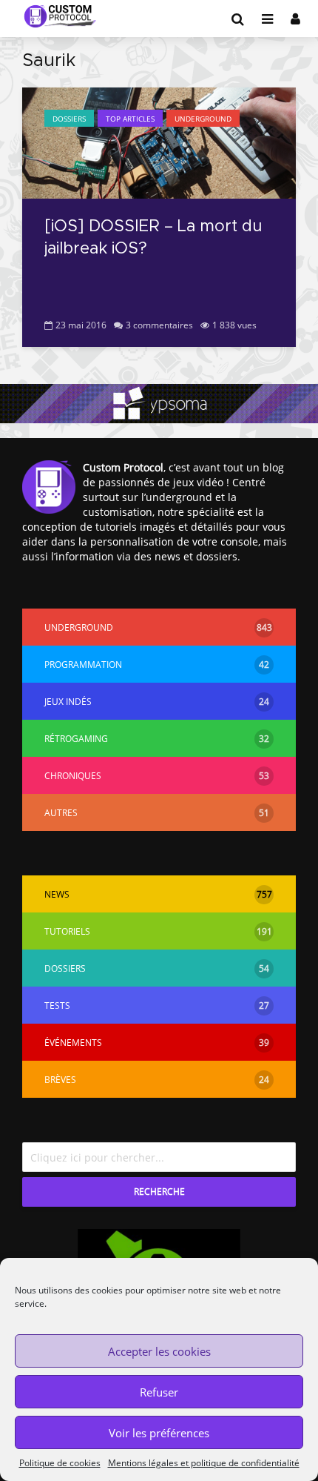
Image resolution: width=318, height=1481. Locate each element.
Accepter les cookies (159, 1351)
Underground (203, 118)
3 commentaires (159, 325)
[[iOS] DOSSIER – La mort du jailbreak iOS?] (159, 141)
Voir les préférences (159, 1432)
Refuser (159, 1392)
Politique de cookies (60, 1463)
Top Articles (130, 118)
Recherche (159, 1191)
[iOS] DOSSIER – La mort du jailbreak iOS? (153, 238)
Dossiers (69, 118)
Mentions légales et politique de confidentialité (204, 1463)
